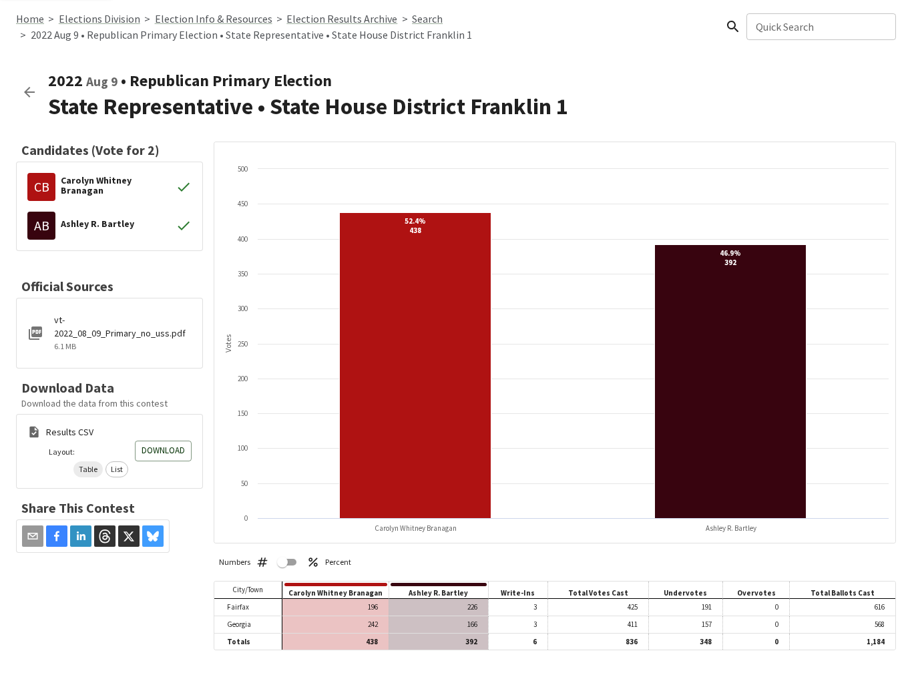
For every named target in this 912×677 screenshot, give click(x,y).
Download (163, 450)
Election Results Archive (341, 18)
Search (427, 18)
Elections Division (99, 18)
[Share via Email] (32, 536)
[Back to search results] (29, 92)
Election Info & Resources (213, 18)
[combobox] (820, 26)
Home (30, 18)
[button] (88, 469)
